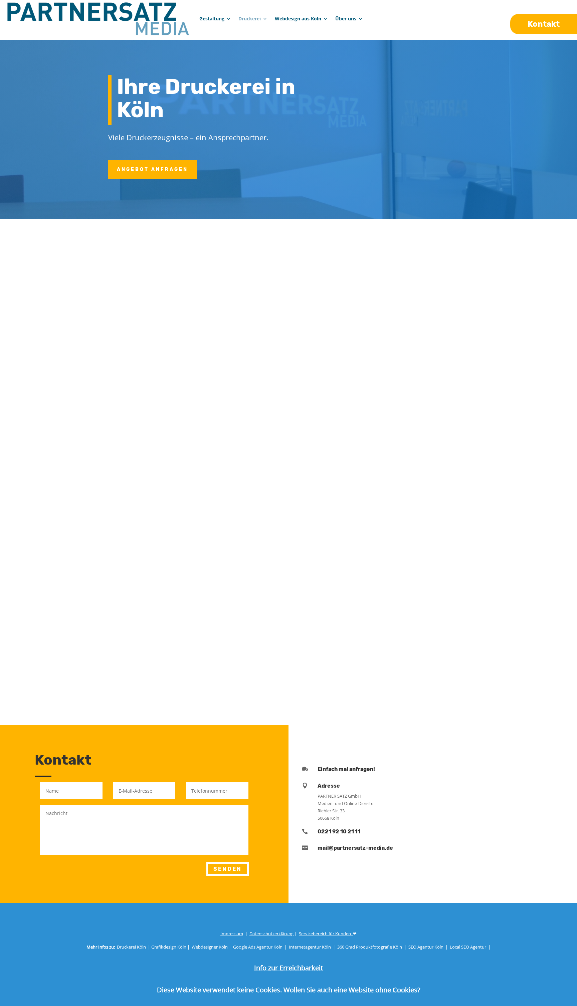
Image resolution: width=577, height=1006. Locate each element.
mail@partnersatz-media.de (355, 848)
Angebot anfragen (152, 169)
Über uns (345, 18)
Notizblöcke (373, 525)
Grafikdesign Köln (168, 947)
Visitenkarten (84, 501)
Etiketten (175, 525)
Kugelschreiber (183, 574)
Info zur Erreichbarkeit (288, 967)
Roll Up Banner (377, 550)
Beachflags (469, 558)
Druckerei (249, 18)
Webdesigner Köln (210, 947)
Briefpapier (177, 501)
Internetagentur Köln (310, 947)
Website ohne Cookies (383, 989)
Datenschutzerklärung (271, 934)
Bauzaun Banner (282, 550)
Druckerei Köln (131, 947)
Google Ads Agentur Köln (257, 947)
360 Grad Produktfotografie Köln (369, 947)
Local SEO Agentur (468, 947)
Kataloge (465, 501)
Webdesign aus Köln (298, 18)
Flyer (265, 501)
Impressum (231, 934)
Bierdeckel (371, 574)
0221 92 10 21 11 (339, 831)
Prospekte (370, 501)
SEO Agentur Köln (425, 947)
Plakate (74, 550)
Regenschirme (279, 574)
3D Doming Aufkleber (289, 525)
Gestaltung (211, 18)
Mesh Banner (180, 550)
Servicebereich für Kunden (326, 934)
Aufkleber (78, 525)
